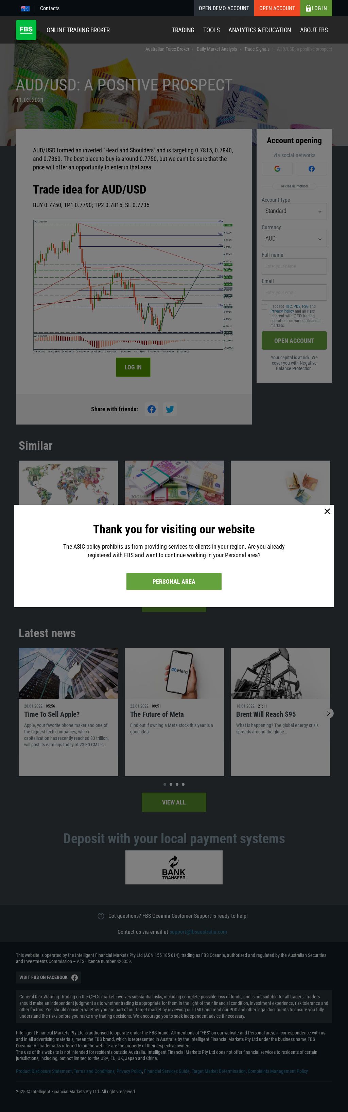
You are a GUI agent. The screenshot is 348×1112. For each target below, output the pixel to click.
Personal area (174, 581)
